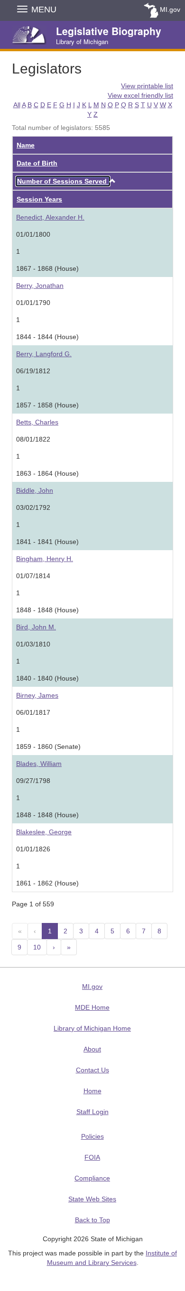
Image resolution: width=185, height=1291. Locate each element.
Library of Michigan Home (92, 1028)
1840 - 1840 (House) (47, 678)
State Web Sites (92, 1199)
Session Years (39, 199)
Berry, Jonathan (40, 285)
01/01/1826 (33, 849)
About (92, 1049)
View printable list (147, 86)
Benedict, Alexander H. (50, 217)
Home (92, 1091)
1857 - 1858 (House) (47, 405)
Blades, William (39, 763)
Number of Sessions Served (63, 181)
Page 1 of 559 (33, 904)
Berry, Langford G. (44, 354)
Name (26, 145)
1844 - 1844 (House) (47, 337)
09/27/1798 (33, 780)
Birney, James (37, 695)
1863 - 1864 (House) (47, 473)
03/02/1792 (33, 507)
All (16, 105)
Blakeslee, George (44, 832)
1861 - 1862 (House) (47, 883)
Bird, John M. (36, 627)
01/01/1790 (33, 302)
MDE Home (92, 1007)
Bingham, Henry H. (44, 559)
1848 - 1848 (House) (47, 610)
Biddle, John (34, 490)
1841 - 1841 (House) (47, 541)
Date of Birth (37, 163)
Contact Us (92, 1070)
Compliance (92, 1178)
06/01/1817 (33, 712)
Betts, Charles (37, 422)
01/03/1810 (33, 644)
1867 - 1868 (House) (47, 268)
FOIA (92, 1157)
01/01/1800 (33, 234)
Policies (92, 1136)
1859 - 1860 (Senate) (48, 746)
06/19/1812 (33, 371)
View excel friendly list (140, 95)
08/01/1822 (33, 439)
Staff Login (92, 1112)
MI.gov (170, 9)
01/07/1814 (33, 576)
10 (37, 947)
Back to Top (92, 1220)
